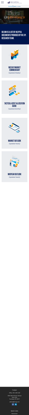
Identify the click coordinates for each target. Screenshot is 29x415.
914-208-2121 (16, 393)
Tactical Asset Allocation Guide (14, 106)
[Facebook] (13, 404)
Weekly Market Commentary (14, 70)
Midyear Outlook (14, 175)
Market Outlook (14, 142)
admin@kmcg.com (14, 402)
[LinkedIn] (16, 404)
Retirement (14, 413)
